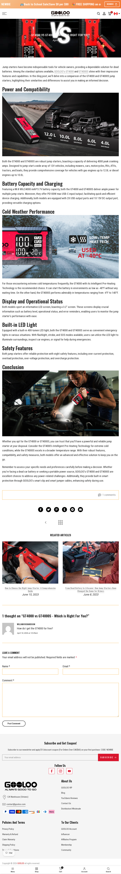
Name (6, 666)
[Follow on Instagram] (60, 771)
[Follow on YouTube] (69, 771)
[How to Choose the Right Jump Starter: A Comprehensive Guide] (45, 522)
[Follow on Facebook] (52, 771)
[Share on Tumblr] (64, 509)
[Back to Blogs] (60, 522)
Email (66, 666)
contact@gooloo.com (16, 804)
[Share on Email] (80, 509)
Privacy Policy (8, 829)
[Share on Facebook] (40, 509)
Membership (66, 844)
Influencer (65, 834)
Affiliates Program (69, 839)
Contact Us (66, 803)
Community (66, 850)
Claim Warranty (8, 839)
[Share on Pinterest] (56, 509)
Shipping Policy (8, 844)
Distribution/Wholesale (71, 808)
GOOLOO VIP (66, 787)
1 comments (109, 494)
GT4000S (83, 71)
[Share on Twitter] (48, 509)
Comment (8, 680)
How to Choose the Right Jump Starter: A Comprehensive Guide (30, 589)
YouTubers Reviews (69, 798)
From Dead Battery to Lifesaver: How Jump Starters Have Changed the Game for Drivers (90, 589)
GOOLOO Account (69, 829)
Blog (63, 793)
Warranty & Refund (10, 834)
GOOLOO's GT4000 (64, 71)
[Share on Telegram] (72, 509)
